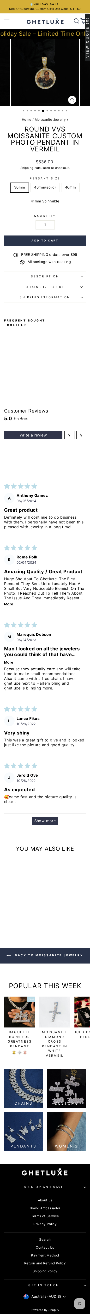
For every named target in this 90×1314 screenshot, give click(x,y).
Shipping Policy (45, 1271)
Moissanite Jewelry (50, 119)
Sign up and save (44, 1187)
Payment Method (45, 1255)
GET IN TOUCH (43, 1285)
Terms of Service (45, 1216)
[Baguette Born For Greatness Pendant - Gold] (14, 1052)
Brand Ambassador (45, 1208)
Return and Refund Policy (45, 1263)
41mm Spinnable (45, 201)
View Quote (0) (87, 37)
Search (45, 1239)
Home (26, 119)
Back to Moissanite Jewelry (48, 955)
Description (45, 276)
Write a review (33, 435)
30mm (19, 187)
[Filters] (69, 435)
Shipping (27, 168)
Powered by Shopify (45, 1310)
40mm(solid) (45, 187)
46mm (70, 187)
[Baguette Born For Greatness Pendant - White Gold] (19, 1052)
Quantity (45, 216)
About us (45, 1200)
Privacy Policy (45, 1224)
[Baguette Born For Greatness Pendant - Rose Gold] (25, 1052)
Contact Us (45, 1247)
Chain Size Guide (45, 287)
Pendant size (45, 178)
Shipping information (45, 297)
